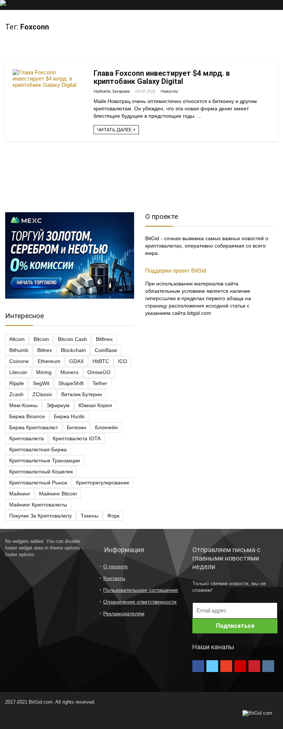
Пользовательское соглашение (140, 590)
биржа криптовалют (33, 427)
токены (89, 516)
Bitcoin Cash (72, 339)
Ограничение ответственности (140, 602)
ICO (122, 361)
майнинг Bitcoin (58, 494)
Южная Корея (95, 405)
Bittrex (44, 350)
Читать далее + (116, 129)
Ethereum (49, 361)
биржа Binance (27, 416)
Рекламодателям (123, 613)
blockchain (73, 350)
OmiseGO (99, 372)
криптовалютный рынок (38, 483)
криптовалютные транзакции (44, 460)
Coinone (19, 361)
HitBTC (100, 361)
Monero (69, 372)
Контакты (114, 578)
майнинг (19, 494)
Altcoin (17, 339)
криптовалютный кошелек (41, 471)
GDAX (76, 361)
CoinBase (106, 350)
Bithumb (18, 350)
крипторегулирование (102, 483)
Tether (99, 383)
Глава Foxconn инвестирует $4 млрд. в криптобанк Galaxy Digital (162, 77)
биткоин (76, 427)
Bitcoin (41, 339)
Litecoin (18, 372)
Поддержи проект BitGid (175, 270)
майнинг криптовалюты (38, 505)
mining (44, 372)
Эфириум (58, 405)
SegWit (41, 383)
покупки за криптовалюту (40, 516)
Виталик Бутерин (81, 394)
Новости (169, 91)
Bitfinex (104, 339)
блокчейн (106, 427)
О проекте (115, 566)
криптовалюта (26, 438)
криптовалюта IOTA (77, 438)
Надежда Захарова (112, 91)
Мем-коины (23, 405)
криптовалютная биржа (38, 449)
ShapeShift (71, 383)
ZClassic (42, 394)
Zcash (16, 394)
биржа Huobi (69, 416)
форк (113, 516)
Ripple (16, 383)
